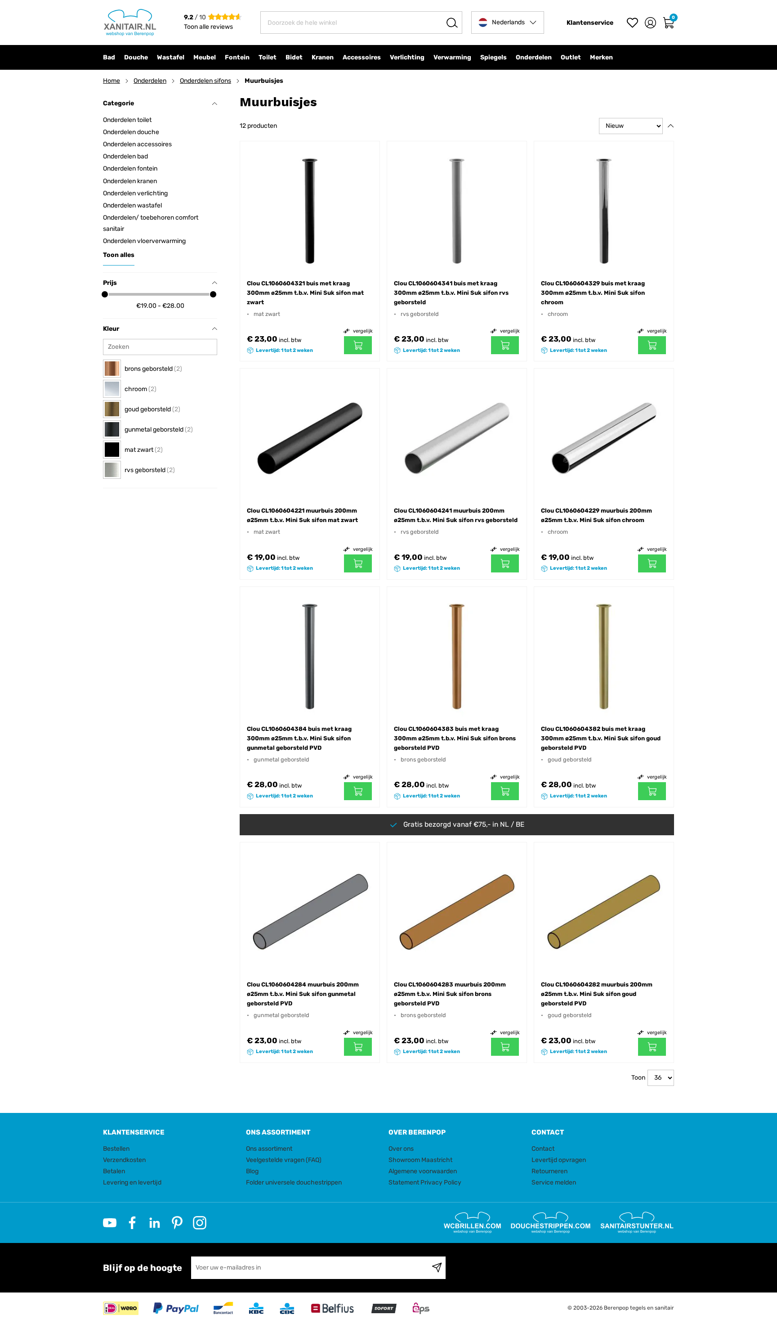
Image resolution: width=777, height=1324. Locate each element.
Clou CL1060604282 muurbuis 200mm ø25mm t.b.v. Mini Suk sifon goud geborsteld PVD (596, 994)
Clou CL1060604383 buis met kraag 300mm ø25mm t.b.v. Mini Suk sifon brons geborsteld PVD (455, 738)
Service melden (553, 1182)
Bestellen (116, 1149)
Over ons (401, 1149)
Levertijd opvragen (558, 1160)
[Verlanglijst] (632, 22)
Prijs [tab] (110, 283)
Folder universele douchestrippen (294, 1182)
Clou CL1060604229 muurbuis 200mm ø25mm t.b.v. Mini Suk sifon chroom (596, 515)
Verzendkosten (124, 1160)
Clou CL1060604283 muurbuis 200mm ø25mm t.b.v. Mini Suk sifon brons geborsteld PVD (450, 994)
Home (111, 81)
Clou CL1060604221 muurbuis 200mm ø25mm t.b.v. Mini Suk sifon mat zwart (302, 515)
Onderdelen (150, 81)
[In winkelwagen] (358, 345)
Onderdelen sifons (205, 81)
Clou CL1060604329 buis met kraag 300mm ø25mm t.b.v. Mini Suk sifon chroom (593, 293)
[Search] (452, 22)
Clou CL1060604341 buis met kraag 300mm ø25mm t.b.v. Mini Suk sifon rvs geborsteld (451, 293)
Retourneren (549, 1171)
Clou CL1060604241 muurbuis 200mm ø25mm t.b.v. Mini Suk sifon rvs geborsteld (456, 515)
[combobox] (361, 22)
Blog (252, 1171)
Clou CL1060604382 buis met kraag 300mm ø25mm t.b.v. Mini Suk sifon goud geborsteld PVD (601, 738)
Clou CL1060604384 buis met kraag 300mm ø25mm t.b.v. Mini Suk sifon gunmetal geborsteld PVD (299, 738)
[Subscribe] (436, 1267)
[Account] (650, 22)
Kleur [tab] (111, 329)
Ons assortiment (269, 1149)
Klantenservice (590, 23)
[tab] (171, 1132)
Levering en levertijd (132, 1182)
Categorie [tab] (118, 103)
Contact (542, 1149)
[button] (507, 22)
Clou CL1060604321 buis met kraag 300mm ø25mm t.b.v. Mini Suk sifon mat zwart (305, 293)
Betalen (114, 1171)
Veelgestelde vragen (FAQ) (284, 1160)
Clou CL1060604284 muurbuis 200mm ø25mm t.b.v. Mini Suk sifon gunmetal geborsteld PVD (303, 994)
